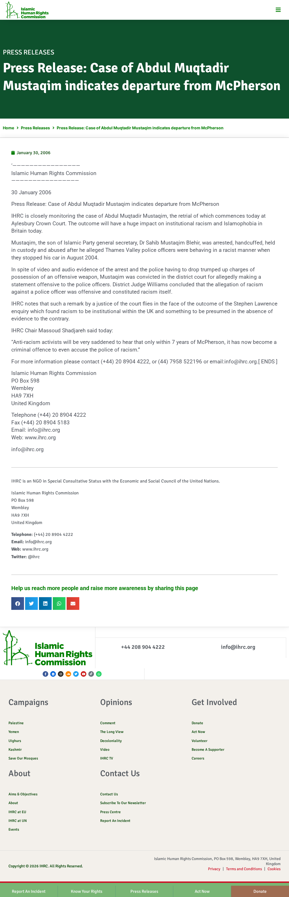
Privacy (214, 869)
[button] (278, 10)
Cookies (274, 869)
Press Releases (35, 127)
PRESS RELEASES (28, 52)
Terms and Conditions (244, 869)
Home (8, 127)
